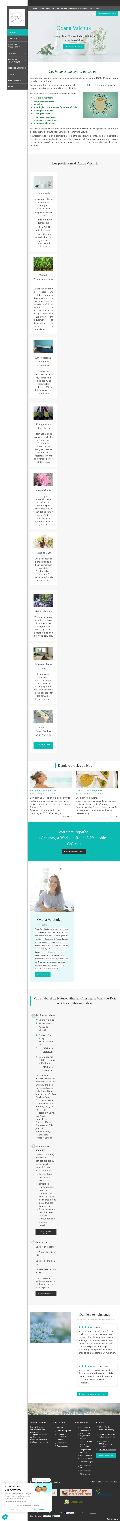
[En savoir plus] (43, 182)
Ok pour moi (39, 1509)
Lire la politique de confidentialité (15, 1501)
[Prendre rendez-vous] (43, 716)
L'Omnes (93, 1513)
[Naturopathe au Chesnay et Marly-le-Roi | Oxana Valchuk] (17, 17)
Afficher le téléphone (48, 1050)
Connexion (112, 1518)
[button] (5, 1517)
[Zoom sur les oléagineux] (97, 779)
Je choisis (14, 1509)
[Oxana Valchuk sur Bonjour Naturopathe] (56, 1516)
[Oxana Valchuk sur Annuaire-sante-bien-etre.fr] (47, 1516)
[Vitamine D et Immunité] (51, 779)
